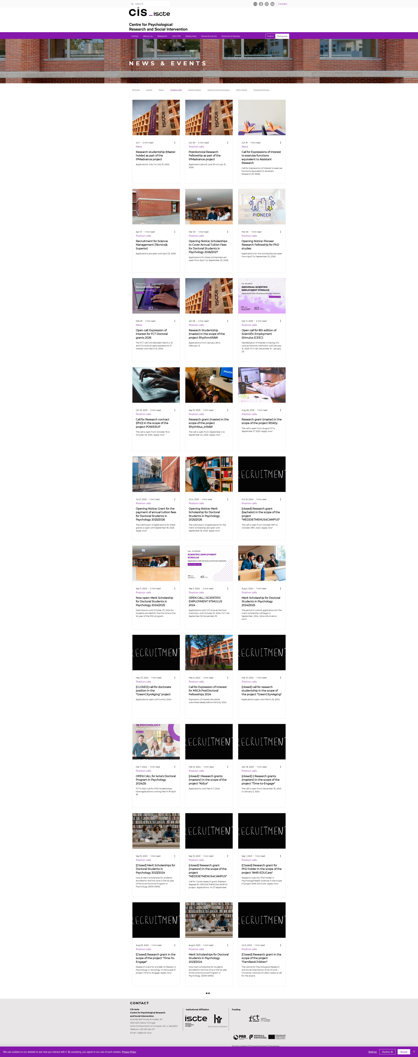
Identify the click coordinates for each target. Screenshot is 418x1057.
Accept (403, 1051)
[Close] (414, 1051)
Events (149, 90)
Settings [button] (372, 1051)
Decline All (387, 1051)
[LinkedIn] (272, 4)
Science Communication (219, 90)
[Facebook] (261, 4)
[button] (162, 36)
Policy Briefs (241, 90)
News (161, 90)
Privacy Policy (129, 1051)
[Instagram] (267, 4)
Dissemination (194, 90)
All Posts (136, 90)
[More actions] (176, 143)
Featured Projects (261, 90)
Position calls (176, 90)
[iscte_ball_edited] (255, 4)
